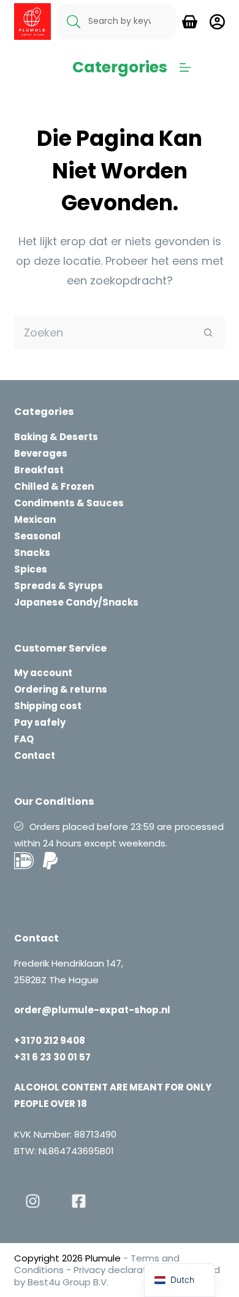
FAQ (24, 738)
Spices (30, 569)
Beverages (40, 453)
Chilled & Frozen (54, 486)
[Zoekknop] (208, 332)
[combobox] (103, 332)
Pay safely (40, 722)
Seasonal (37, 536)
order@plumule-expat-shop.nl (92, 1009)
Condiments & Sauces (69, 502)
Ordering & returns (60, 689)
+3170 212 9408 (49, 1040)
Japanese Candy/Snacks (76, 602)
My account (43, 672)
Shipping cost (48, 705)
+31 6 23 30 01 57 (52, 1057)
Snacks (32, 552)
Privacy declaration (117, 1269)
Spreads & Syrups (58, 585)
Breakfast (39, 469)
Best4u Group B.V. (66, 1282)
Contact (34, 755)
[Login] (217, 21)
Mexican (35, 519)
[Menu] (185, 67)
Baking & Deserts (56, 436)
